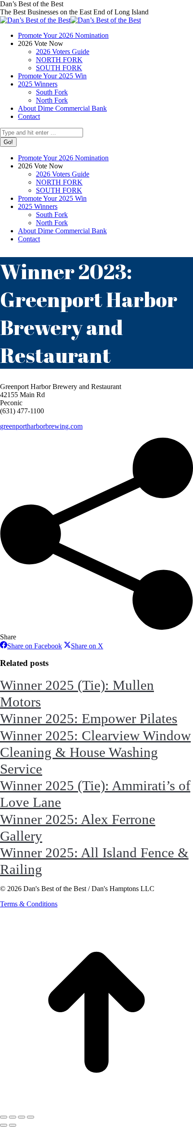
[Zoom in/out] (30, 1117)
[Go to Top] (96, 1106)
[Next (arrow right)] (12, 1125)
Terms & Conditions (28, 904)
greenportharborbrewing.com (41, 426)
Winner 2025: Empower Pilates (88, 718)
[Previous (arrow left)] (3, 1125)
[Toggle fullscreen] (21, 1117)
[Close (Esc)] (3, 1117)
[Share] (12, 1117)
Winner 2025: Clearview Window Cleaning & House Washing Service (95, 752)
